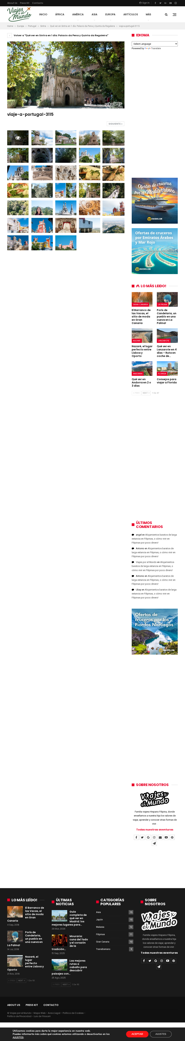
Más (148, 14)
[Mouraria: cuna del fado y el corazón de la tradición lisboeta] (59, 940)
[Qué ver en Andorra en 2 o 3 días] (142, 368)
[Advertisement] (155, 112)
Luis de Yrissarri (42, 1016)
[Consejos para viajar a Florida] (167, 368)
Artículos (130, 14)
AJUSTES (18, 1037)
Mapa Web (40, 1013)
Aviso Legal (54, 1013)
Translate (156, 48)
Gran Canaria (140, 304)
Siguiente (115, 123)
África (59, 14)
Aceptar (137, 1034)
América (78, 14)
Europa (110, 14)
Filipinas (100, 934)
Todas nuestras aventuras (154, 829)
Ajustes (160, 1034)
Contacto (37, 3)
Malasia (100, 927)
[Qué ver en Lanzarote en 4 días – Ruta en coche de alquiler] (167, 335)
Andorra (137, 373)
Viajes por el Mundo (146, 562)
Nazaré (137, 340)
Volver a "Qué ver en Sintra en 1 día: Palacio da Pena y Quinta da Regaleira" (60, 35)
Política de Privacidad (19, 1016)
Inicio (43, 14)
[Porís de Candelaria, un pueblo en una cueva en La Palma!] (167, 299)
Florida (162, 373)
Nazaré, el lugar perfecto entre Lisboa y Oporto (25, 963)
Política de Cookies (73, 1013)
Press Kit (24, 3)
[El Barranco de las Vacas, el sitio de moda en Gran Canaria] (142, 299)
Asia (94, 14)
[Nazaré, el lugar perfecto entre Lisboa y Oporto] (142, 335)
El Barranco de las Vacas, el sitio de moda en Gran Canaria (25, 914)
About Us (12, 3)
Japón (99, 919)
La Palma (162, 304)
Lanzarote (163, 340)
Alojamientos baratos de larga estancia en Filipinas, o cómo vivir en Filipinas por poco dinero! (154, 538)
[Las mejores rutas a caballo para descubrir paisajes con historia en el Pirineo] (59, 965)
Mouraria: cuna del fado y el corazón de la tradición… (70, 942)
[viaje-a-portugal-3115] (42, 137)
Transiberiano (103, 949)
